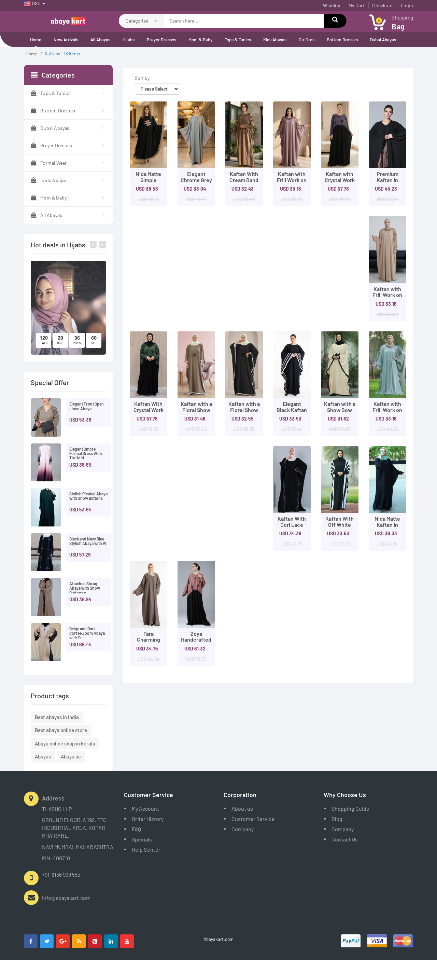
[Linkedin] (111, 941)
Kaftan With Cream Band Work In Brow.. (243, 182)
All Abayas (100, 39)
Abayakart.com (218, 939)
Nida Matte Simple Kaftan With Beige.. (148, 182)
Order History (148, 818)
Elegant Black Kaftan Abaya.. (292, 409)
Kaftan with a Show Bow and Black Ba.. (339, 412)
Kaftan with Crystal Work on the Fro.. (340, 179)
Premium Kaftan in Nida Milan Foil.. (387, 182)
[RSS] (79, 941)
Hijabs (129, 39)
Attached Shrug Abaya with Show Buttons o (84, 588)
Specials (142, 839)
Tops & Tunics (238, 39)
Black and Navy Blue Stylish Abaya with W (88, 541)
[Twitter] (47, 941)
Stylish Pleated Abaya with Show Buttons (88, 495)
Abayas (43, 756)
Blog (337, 818)
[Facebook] (31, 941)
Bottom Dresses (342, 39)
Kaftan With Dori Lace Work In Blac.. (292, 527)
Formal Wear (53, 163)
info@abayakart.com (66, 897)
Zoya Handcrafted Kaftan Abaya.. (196, 642)
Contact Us (345, 839)
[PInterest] (95, 941)
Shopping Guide (350, 808)
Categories (137, 21)
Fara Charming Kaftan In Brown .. (148, 642)
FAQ (136, 829)
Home (35, 39)
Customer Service (252, 818)
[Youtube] (127, 941)
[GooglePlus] (63, 941)
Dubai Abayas (383, 39)
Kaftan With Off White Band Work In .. (339, 527)
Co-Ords (306, 39)
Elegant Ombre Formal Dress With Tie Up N (85, 453)
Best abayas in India (57, 717)
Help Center (146, 849)
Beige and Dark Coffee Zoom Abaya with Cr (87, 633)
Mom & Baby (200, 39)
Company (242, 829)
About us (242, 808)
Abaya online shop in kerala (65, 743)
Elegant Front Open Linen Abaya (86, 406)
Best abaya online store (61, 730)
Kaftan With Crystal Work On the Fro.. (148, 409)
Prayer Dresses (161, 39)
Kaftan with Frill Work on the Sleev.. (292, 179)
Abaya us (71, 756)
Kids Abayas (274, 39)
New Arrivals (66, 39)
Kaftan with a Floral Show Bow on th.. (196, 409)
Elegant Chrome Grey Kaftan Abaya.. (196, 182)
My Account (145, 808)
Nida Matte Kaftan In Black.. (387, 524)
